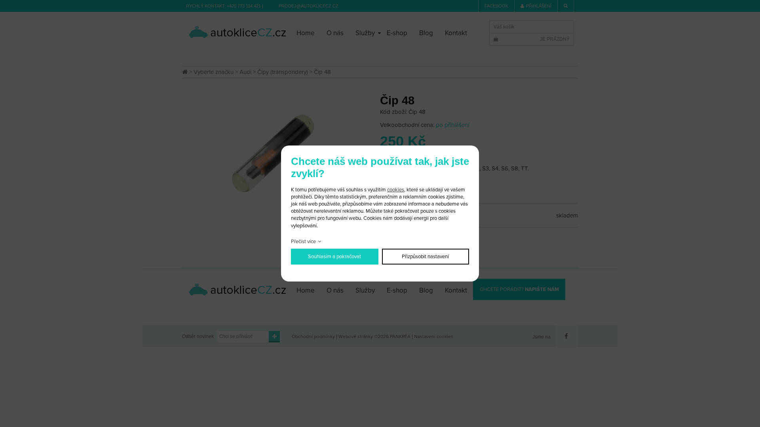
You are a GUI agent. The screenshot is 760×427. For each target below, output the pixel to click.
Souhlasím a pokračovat (334, 256)
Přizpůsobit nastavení (425, 256)
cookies (395, 190)
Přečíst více (303, 241)
